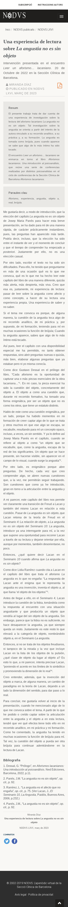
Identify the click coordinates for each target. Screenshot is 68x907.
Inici (7, 29)
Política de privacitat (40, 894)
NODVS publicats (24, 29)
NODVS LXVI (45, 29)
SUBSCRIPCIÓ (25, 4)
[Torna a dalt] (59, 903)
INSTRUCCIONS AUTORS (50, 4)
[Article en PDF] (59, 86)
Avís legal (20, 894)
